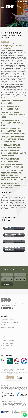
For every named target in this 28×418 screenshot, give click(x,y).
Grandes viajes (5, 325)
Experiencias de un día (7, 320)
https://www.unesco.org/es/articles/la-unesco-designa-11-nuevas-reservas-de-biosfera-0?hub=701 (13, 47)
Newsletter (4, 330)
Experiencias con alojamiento (9, 322)
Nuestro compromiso (7, 327)
